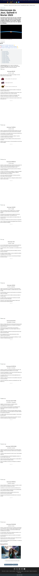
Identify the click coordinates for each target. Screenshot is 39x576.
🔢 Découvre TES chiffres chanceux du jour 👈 (7, 45)
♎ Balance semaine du (14, 0)
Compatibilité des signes (24, 5)
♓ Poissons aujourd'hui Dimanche (20, 0)
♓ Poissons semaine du (9, 0)
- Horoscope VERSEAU (5, 61)
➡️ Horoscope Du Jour (8, 564)
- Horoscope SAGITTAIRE (6, 59)
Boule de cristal (17, 5)
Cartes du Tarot (11, 5)
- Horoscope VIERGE (5, 56)
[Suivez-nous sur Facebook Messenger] (24, 569)
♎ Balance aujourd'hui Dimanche (31, 0)
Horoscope (6, 5)
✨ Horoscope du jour (5, 0)
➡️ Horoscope (15, 564)
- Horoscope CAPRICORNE (6, 60)
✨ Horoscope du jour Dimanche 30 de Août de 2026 (11, 560)
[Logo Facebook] (19, 2)
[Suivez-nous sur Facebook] (15, 569)
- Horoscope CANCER (5, 54)
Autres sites (19, 572)
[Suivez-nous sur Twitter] (17, 569)
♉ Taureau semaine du (26, 0)
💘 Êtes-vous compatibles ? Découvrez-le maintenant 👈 (9, 46)
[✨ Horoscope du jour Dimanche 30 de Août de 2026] (11, 552)
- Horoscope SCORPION (5, 58)
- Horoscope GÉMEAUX (5, 53)
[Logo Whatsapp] (16, 2)
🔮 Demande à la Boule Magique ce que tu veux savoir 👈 (9, 47)
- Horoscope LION (4, 55)
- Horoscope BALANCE (5, 57)
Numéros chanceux (33, 5)
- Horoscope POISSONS (5, 62)
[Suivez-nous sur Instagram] (19, 569)
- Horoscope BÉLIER (5, 51)
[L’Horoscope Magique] (8, 2)
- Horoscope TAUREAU (5, 52)
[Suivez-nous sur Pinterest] (22, 569)
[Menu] (14, 2)
